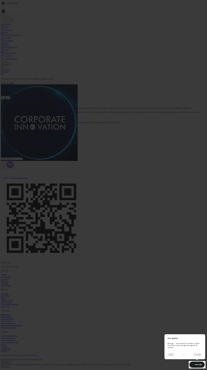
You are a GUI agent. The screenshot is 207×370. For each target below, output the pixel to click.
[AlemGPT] (197, 365)
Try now (197, 355)
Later (171, 355)
